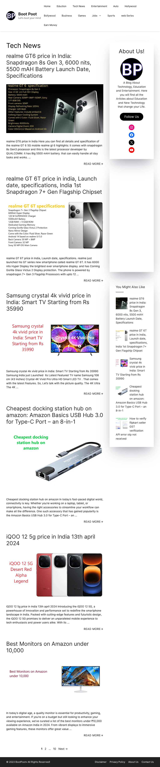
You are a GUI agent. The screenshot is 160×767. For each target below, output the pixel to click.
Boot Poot (27, 14)
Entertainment (99, 6)
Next (63, 748)
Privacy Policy (117, 761)
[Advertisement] (132, 219)
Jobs (94, 15)
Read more (92, 163)
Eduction (61, 6)
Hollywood (130, 6)
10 (55, 748)
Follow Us (131, 117)
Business (67, 15)
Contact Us (148, 761)
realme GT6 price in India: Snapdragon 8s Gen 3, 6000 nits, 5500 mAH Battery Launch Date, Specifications (48, 66)
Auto (115, 6)
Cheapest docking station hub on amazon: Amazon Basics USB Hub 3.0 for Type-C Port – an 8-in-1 (54, 415)
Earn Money (50, 25)
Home (47, 6)
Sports (111, 15)
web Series (127, 15)
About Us (133, 761)
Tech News (79, 6)
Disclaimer (101, 761)
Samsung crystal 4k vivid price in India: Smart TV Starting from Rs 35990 (48, 302)
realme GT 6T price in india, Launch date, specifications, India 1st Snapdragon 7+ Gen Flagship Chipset (54, 185)
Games (82, 15)
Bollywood (49, 15)
